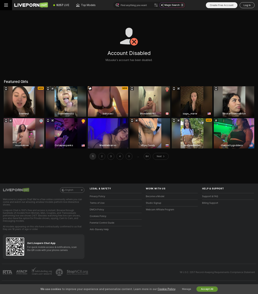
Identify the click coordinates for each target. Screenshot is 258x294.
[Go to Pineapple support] (60, 272)
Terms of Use (97, 203)
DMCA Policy (97, 209)
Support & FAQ (210, 196)
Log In (247, 5)
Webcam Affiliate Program (160, 209)
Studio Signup (153, 203)
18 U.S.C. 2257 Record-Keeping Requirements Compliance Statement (217, 272)
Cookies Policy (98, 216)
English (69, 190)
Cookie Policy (166, 289)
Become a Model (155, 196)
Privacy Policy (97, 196)
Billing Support (210, 203)
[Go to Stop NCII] (78, 272)
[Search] (156, 5)
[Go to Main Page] (31, 5)
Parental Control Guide (102, 222)
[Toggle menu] (6, 5)
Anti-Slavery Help (99, 229)
